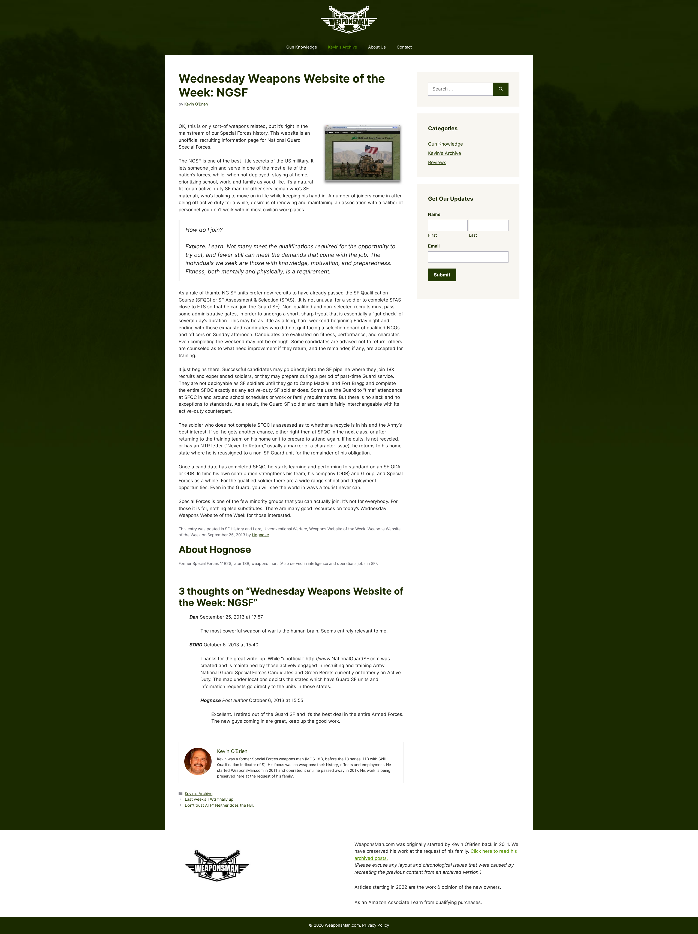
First (432, 235)
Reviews (437, 162)
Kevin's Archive (198, 793)
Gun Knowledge (301, 47)
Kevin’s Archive (342, 47)
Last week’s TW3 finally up (209, 799)
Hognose (260, 534)
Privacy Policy (375, 925)
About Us (377, 47)
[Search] (501, 89)
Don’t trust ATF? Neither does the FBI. (219, 805)
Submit (442, 275)
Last (473, 235)
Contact (404, 47)
